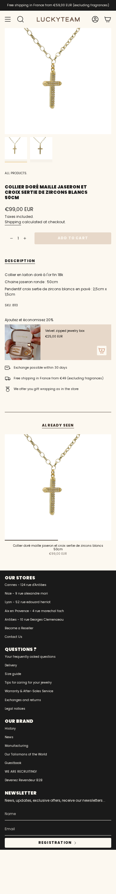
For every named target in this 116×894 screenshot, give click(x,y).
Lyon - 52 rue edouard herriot (28, 602)
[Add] (101, 350)
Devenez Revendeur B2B (24, 780)
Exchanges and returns (23, 700)
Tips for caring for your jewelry (28, 682)
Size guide (13, 674)
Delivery (11, 665)
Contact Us (13, 637)
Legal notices (15, 708)
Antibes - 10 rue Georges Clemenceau (34, 619)
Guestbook (13, 763)
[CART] (107, 19)
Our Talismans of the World (26, 754)
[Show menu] (8, 19)
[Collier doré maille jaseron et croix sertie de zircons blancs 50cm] (58, 487)
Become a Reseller (19, 628)
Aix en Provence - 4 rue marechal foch (34, 611)
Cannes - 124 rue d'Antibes (25, 585)
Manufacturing (16, 746)
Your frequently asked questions (30, 656)
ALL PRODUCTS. (16, 173)
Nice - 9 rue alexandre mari (26, 593)
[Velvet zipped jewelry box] (22, 342)
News (9, 737)
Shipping (13, 221)
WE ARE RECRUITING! (21, 771)
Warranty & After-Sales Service (29, 691)
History (10, 728)
